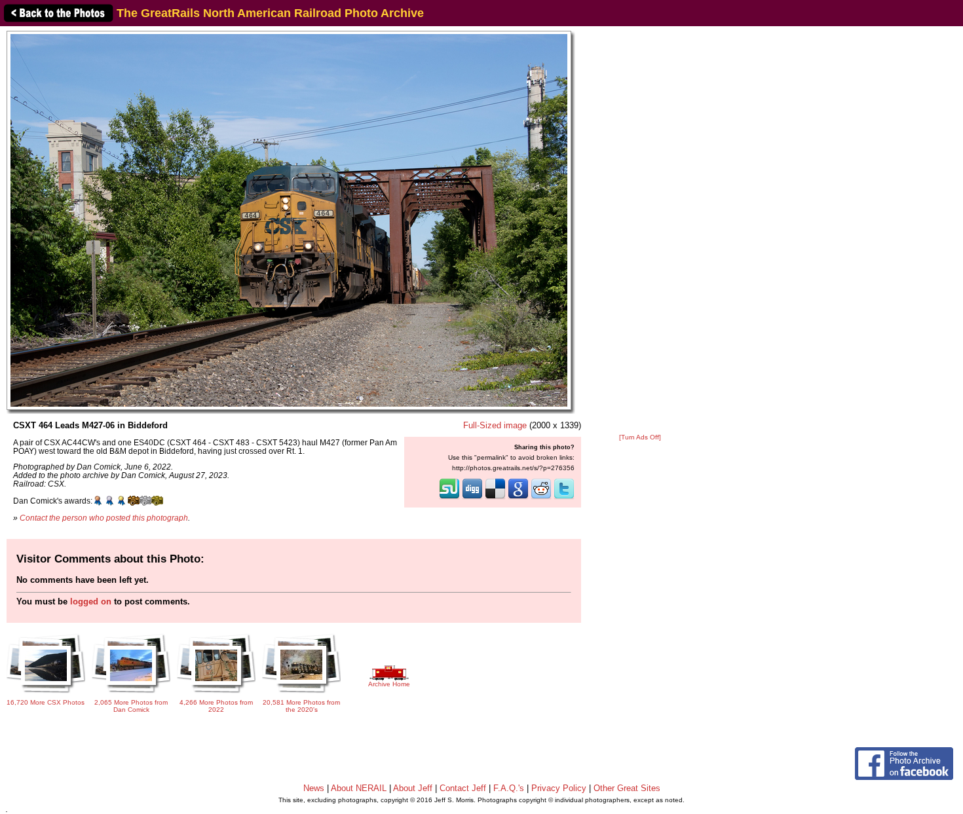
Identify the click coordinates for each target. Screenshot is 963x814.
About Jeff (412, 788)
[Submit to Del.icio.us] (495, 497)
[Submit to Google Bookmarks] (518, 497)
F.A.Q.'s (508, 788)
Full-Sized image (495, 425)
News (313, 788)
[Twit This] (564, 497)
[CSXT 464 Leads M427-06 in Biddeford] (288, 219)
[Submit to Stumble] (449, 497)
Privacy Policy (558, 788)
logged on (90, 601)
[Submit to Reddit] (541, 497)
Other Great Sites (627, 788)
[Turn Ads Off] (640, 437)
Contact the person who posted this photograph (104, 517)
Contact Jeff (463, 788)
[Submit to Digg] (472, 497)
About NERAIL (359, 788)
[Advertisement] (640, 230)
